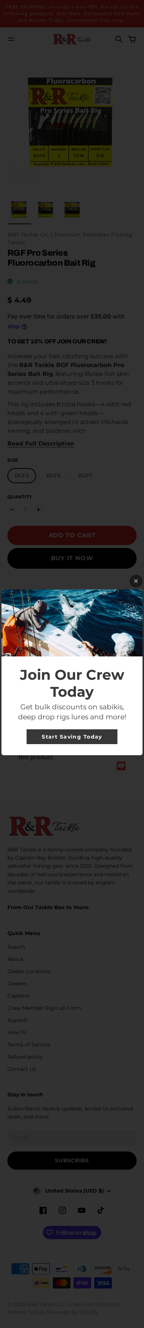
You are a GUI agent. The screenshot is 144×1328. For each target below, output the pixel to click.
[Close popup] (136, 581)
